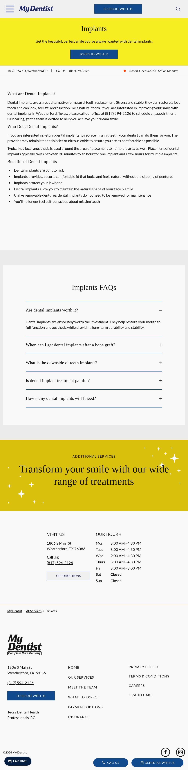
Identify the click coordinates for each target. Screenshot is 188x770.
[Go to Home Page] (36, 9)
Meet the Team (82, 687)
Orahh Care (141, 695)
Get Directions (68, 575)
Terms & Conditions (149, 676)
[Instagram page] (180, 752)
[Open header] (10, 9)
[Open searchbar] (178, 9)
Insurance (79, 717)
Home (73, 667)
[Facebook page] (165, 752)
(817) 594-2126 (79, 71)
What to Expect (84, 697)
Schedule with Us (118, 9)
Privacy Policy (143, 667)
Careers (137, 686)
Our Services (81, 677)
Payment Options (85, 707)
